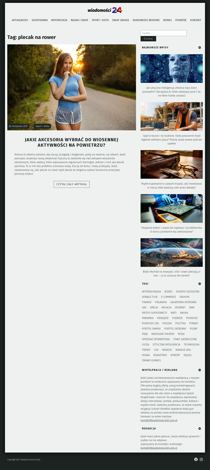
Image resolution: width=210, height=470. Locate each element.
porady (193, 323)
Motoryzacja (59, 20)
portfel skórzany (175, 328)
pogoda (167, 323)
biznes (168, 291)
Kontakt (195, 20)
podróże (177, 318)
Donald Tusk (150, 296)
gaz (144, 307)
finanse (146, 302)
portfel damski (151, 328)
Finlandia (161, 302)
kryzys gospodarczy (154, 312)
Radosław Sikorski (162, 334)
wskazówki (160, 355)
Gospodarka (40, 20)
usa (156, 349)
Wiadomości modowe (146, 20)
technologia (191, 344)
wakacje (167, 349)
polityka (180, 323)
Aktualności (20, 20)
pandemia (147, 318)
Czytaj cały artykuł (73, 185)
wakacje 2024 (183, 349)
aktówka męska (151, 291)
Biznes (167, 20)
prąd (145, 334)
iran (191, 307)
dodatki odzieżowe (187, 291)
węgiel (188, 355)
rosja (181, 334)
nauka (184, 312)
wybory (175, 355)
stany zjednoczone (185, 339)
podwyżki (192, 318)
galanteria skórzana (183, 302)
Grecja (154, 307)
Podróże (181, 20)
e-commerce (168, 296)
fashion (184, 296)
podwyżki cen (150, 323)
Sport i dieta (100, 20)
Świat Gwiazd (120, 20)
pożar (193, 328)
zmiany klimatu (151, 360)
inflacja (166, 307)
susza (145, 344)
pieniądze (163, 318)
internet (180, 307)
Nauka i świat (79, 20)
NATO (174, 312)
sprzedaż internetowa (156, 339)
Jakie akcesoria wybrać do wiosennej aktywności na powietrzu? (71, 142)
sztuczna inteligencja (166, 344)
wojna (146, 355)
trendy (146, 349)
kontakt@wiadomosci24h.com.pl (159, 420)
